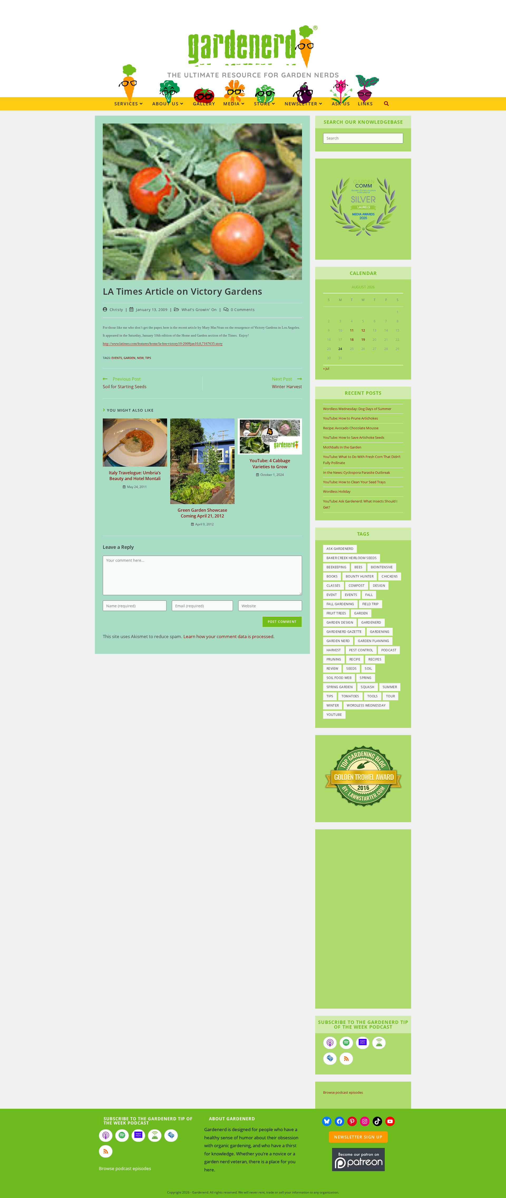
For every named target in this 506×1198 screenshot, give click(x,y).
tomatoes (350, 696)
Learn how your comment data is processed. (229, 636)
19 (363, 339)
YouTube (334, 714)
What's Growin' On (199, 309)
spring (365, 678)
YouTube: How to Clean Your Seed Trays (354, 482)
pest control (361, 650)
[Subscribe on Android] (379, 1043)
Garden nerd (338, 641)
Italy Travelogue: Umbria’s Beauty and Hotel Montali (135, 475)
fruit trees (336, 613)
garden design (340, 622)
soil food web (339, 678)
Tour (390, 696)
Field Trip (370, 604)
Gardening (380, 631)
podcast (389, 650)
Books (332, 576)
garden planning (373, 641)
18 (352, 339)
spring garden (340, 687)
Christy (116, 309)
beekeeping (336, 567)
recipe (354, 659)
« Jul (326, 368)
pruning (334, 659)
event (332, 595)
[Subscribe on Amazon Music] (362, 1043)
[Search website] (386, 103)
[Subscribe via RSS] (346, 1058)
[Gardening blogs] (363, 775)
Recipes (374, 659)
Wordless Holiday (337, 491)
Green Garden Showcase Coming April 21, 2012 (202, 513)
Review (332, 668)
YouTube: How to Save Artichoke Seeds (353, 437)
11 (352, 330)
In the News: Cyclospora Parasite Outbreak (356, 472)
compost (357, 585)
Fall (369, 595)
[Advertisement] (360, 920)
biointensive (382, 567)
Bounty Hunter (359, 576)
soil (368, 668)
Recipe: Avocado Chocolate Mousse (350, 428)
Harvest (334, 650)
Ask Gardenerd (340, 548)
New (140, 358)
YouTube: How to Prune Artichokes (350, 418)
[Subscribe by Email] (330, 1058)
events (116, 358)
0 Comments (243, 309)
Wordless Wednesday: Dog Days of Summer (357, 408)
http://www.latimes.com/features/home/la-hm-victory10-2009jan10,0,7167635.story (163, 344)
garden (129, 358)
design (379, 585)
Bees (358, 567)
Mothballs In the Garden (342, 447)
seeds (351, 668)
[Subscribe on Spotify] (346, 1043)
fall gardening (340, 604)
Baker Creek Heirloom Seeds (352, 558)
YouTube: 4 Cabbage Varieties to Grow (270, 463)
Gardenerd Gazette (344, 631)
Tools (372, 696)
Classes (333, 585)
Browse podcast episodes (343, 1092)
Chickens (390, 576)
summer (390, 687)
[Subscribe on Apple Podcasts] (330, 1043)
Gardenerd (371, 622)
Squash (367, 687)
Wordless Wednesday (366, 705)
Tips (148, 358)
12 (363, 330)
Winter (333, 705)
